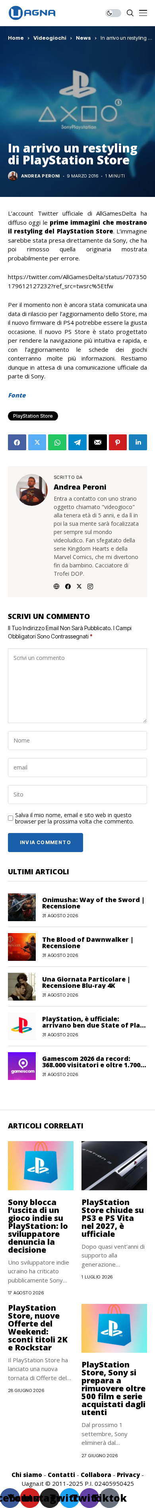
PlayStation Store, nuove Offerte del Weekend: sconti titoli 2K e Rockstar (38, 1327)
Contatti (61, 1475)
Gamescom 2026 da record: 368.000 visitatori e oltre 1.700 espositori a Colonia (91, 1065)
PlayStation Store (33, 416)
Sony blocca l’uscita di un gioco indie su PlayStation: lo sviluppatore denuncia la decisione (38, 1226)
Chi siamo (27, 1475)
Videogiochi (49, 38)
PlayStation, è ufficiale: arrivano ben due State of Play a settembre (93, 1025)
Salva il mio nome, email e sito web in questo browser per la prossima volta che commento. (74, 818)
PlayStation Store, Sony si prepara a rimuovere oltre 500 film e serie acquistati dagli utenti (113, 1388)
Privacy (128, 1475)
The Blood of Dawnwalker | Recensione (88, 942)
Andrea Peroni (40, 176)
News (83, 38)
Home (16, 38)
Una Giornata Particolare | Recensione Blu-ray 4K (86, 982)
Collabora (96, 1475)
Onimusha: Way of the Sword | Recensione (93, 902)
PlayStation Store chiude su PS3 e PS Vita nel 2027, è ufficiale (112, 1218)
